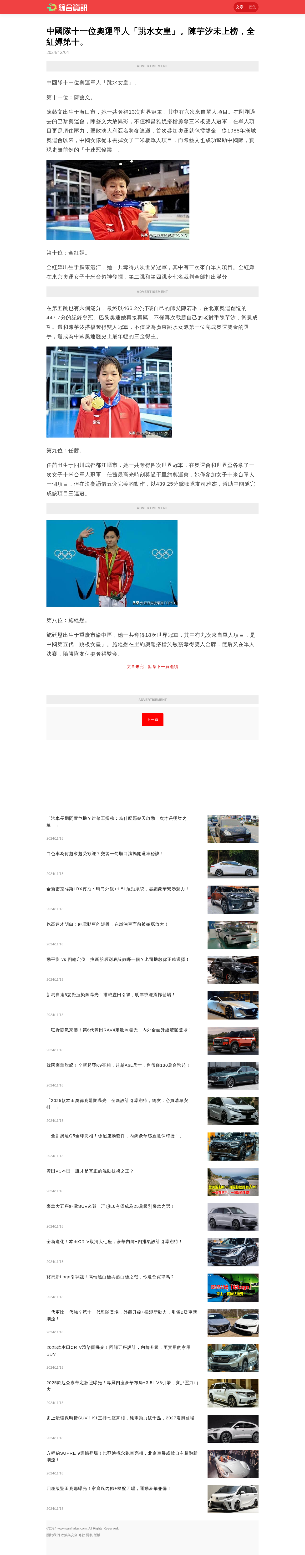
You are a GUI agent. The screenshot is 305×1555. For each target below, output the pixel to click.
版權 (97, 1535)
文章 (240, 7)
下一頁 (153, 720)
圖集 (252, 7)
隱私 (89, 1535)
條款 (81, 1535)
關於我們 (53, 1535)
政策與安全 (69, 1535)
